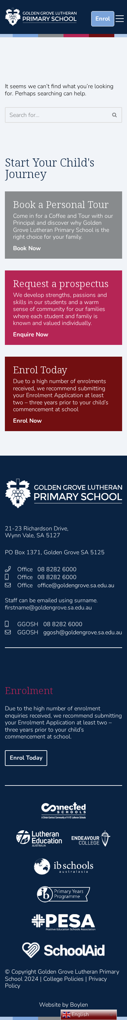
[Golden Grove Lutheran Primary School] (41, 17)
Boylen (79, 1005)
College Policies (63, 979)
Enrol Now (27, 421)
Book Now (27, 248)
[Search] (114, 115)
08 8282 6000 (57, 569)
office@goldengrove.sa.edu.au (75, 585)
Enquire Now (30, 334)
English (79, 1014)
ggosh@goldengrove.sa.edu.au (82, 632)
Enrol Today (26, 758)
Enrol (102, 19)
